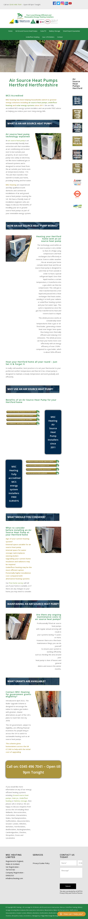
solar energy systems (25, 105)
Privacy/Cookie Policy (41, 863)
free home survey (16, 583)
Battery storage (20, 801)
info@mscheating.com (14, 878)
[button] (71, 914)
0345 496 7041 (16, 4)
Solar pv (15, 798)
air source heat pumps (37, 102)
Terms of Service (77, 893)
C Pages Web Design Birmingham (50, 916)
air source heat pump (16, 140)
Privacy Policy (64, 893)
